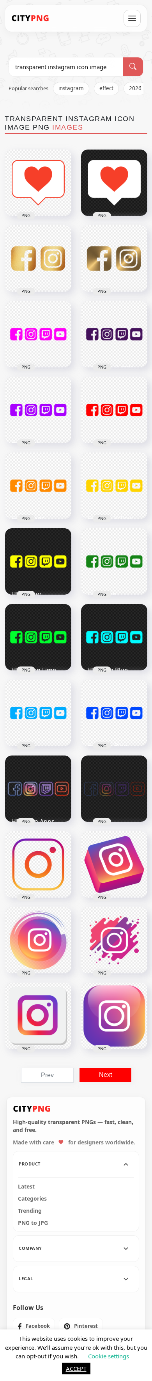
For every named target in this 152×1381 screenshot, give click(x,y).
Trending (30, 1210)
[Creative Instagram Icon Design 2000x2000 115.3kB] (114, 940)
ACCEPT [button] (76, 1368)
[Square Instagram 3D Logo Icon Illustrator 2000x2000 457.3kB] (114, 864)
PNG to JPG (33, 1222)
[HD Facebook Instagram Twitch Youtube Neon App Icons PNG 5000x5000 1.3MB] (114, 789)
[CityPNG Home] (30, 18)
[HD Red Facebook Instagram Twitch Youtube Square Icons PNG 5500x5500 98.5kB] (114, 410)
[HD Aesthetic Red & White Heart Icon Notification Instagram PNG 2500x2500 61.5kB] (38, 183)
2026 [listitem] (135, 88)
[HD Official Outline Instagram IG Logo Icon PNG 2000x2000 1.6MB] (38, 864)
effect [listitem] (106, 88)
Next (105, 1074)
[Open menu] (132, 18)
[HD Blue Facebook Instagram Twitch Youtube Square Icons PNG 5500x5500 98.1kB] (38, 713)
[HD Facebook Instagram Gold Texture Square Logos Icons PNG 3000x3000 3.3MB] (38, 258)
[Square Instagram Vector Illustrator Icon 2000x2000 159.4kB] (38, 1016)
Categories (32, 1198)
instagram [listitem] (71, 88)
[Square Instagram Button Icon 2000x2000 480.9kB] (114, 1016)
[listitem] (34, 1326)
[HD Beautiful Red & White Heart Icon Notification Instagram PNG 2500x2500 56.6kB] (114, 183)
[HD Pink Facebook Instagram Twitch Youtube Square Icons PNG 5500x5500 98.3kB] (38, 334)
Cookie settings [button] (108, 1356)
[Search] (133, 66)
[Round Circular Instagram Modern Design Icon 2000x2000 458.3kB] (38, 940)
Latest (26, 1186)
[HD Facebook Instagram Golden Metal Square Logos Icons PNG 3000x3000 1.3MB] (114, 258)
